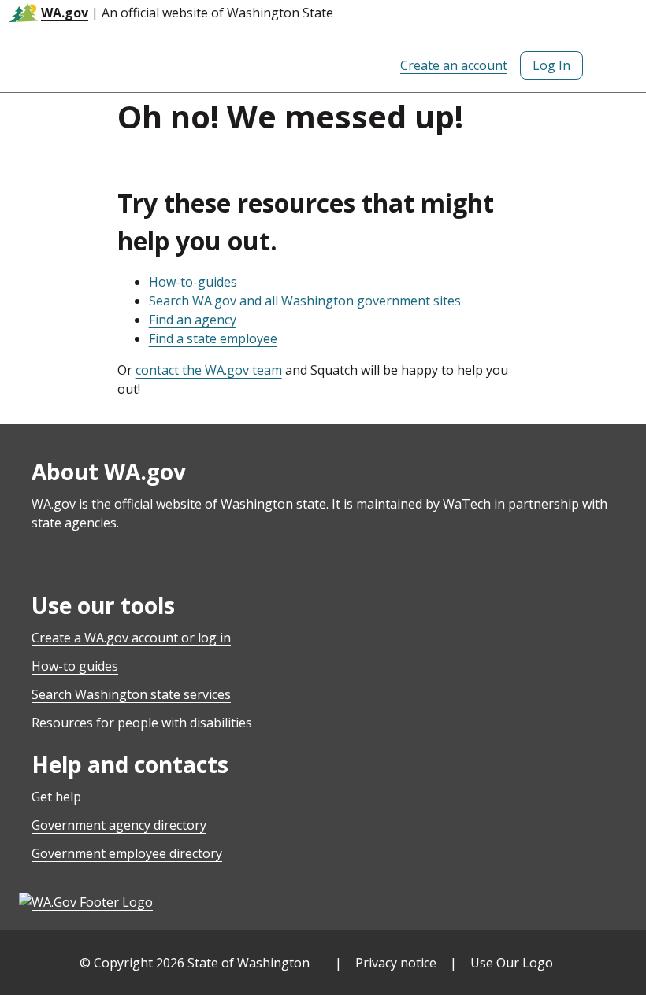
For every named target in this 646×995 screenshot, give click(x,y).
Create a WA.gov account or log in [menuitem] (131, 637)
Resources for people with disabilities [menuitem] (142, 722)
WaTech (467, 503)
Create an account (453, 65)
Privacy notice (395, 962)
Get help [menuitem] (56, 796)
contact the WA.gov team (209, 370)
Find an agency (192, 319)
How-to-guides (193, 281)
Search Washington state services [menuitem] (131, 694)
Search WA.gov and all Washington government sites (305, 300)
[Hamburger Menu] (621, 65)
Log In (551, 65)
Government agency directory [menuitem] (119, 825)
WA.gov (64, 12)
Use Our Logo (511, 962)
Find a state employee (213, 338)
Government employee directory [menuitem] (127, 853)
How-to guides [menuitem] (75, 666)
